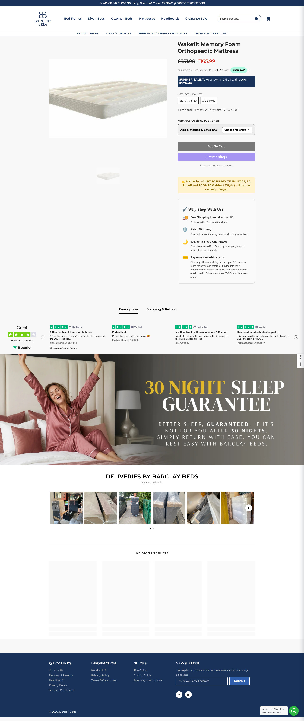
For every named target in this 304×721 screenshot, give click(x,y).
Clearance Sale (196, 18)
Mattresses (147, 18)
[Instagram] (188, 694)
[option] (108, 98)
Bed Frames (73, 18)
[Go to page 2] (153, 528)
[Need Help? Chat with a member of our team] (294, 711)
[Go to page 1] (150, 528)
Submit (239, 680)
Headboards (170, 18)
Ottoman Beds (122, 18)
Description (128, 309)
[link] (152, 409)
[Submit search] (256, 18)
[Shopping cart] (268, 18)
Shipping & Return (161, 309)
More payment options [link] (216, 165)
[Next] (248, 507)
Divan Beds (96, 18)
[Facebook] (179, 694)
